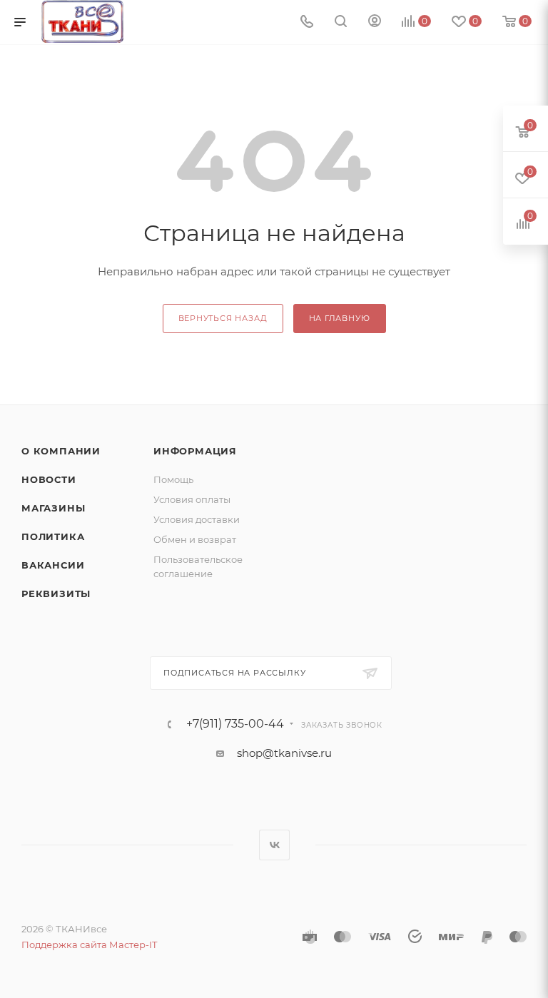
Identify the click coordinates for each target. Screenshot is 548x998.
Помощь (173, 479)
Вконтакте (274, 845)
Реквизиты (56, 593)
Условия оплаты (191, 499)
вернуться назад (223, 318)
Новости (48, 479)
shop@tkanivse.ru (284, 753)
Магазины (53, 508)
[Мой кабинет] (374, 22)
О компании (61, 451)
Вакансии (52, 565)
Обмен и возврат (194, 539)
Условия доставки (196, 519)
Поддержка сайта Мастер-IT (89, 944)
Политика (52, 536)
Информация (195, 451)
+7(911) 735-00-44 (235, 724)
